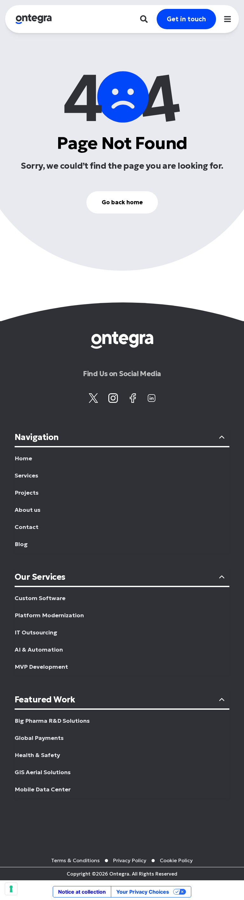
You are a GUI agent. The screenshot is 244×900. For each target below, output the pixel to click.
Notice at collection (82, 892)
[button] (227, 19)
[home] (33, 19)
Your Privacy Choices (142, 892)
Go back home (122, 202)
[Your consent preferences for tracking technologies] (11, 889)
